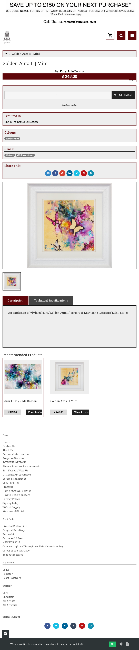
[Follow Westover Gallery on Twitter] (56, 626)
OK (112, 644)
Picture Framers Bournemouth (21, 466)
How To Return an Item (16, 495)
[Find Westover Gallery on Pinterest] (82, 626)
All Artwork (10, 605)
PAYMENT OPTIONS (14, 462)
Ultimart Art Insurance (17, 474)
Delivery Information (16, 454)
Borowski (8, 534)
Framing (8, 486)
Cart (5, 592)
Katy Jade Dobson (72, 71)
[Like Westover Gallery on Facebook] (47, 626)
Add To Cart (124, 95)
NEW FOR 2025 (11, 542)
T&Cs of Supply (11, 507)
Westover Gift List (13, 511)
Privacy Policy (11, 499)
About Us (8, 450)
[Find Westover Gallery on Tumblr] (73, 626)
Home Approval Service (17, 490)
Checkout (8, 596)
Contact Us (9, 446)
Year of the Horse (13, 554)
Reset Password (12, 577)
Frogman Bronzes (13, 458)
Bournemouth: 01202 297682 (77, 22)
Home (6, 442)
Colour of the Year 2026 (16, 550)
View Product (35, 412)
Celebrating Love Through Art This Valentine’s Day (33, 546)
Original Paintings (14, 530)
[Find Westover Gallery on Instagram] (91, 626)
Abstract (10, 155)
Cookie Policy (11, 482)
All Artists (9, 601)
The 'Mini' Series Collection (21, 121)
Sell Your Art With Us (15, 470)
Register (8, 573)
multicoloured (12, 138)
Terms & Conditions (14, 478)
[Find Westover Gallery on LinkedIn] (65, 626)
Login (6, 569)
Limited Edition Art (15, 526)
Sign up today (11, 503)
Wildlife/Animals (25, 155)
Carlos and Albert (13, 538)
